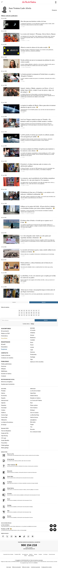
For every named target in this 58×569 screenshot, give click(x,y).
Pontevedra (33, 354)
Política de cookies (26, 567)
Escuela (32, 429)
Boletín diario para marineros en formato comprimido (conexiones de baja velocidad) (22, 482)
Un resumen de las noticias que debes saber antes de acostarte (19, 460)
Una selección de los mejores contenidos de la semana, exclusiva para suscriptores (22, 465)
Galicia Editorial (31, 555)
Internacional (4, 400)
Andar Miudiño (5, 440)
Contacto (3, 376)
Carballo (32, 340)
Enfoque (32, 410)
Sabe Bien (33, 393)
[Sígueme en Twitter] (10, 11)
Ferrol (31, 344)
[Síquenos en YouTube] (20, 536)
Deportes (3, 405)
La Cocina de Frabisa (36, 400)
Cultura (3, 410)
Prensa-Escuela (52, 554)
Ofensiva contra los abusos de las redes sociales (34, 47)
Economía (4, 395)
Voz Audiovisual (25, 554)
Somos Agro (4, 415)
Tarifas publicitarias (6, 364)
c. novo (27, 185)
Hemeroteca (4, 335)
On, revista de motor (35, 431)
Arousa (32, 335)
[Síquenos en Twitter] (7, 536)
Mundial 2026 (5, 428)
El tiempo (3, 424)
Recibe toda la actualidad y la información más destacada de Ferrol (19, 499)
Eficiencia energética (6, 381)
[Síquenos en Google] (32, 536)
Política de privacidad (16, 567)
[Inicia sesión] (55, 2)
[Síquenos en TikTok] (24, 536)
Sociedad (3, 407)
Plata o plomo (34, 405)
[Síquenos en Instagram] (11, 536)
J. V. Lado (27, 40)
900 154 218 (29, 545)
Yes (31, 427)
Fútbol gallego (5, 445)
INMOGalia (4, 371)
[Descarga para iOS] (51, 525)
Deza (31, 342)
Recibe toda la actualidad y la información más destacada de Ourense (20, 517)
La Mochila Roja (34, 415)
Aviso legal (8, 567)
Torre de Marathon (6, 430)
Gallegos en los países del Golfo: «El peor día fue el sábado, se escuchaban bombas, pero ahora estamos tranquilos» (38, 207)
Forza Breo (4, 442)
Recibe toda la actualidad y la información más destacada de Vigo (19, 511)
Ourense (32, 352)
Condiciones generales (35, 567)
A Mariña (32, 332)
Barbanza (32, 337)
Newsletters (4, 346)
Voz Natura (45, 554)
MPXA (25, 555)
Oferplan (3, 368)
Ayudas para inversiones (7, 384)
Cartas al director (5, 355)
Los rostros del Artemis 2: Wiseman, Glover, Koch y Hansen (38, 34)
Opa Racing (4, 435)
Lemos (32, 347)
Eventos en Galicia (6, 373)
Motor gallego (5, 447)
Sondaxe (35, 554)
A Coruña (32, 330)
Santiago (32, 357)
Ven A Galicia (33, 407)
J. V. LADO (23, 67)
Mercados (32, 422)
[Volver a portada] (29, 2)
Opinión (3, 402)
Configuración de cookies (46, 567)
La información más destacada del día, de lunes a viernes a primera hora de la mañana (23, 454)
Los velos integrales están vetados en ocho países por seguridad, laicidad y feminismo (36, 236)
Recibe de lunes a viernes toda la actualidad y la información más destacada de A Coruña (23, 494)
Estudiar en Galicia (35, 398)
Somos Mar (4, 417)
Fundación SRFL (18, 554)
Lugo (31, 349)
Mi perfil (3, 344)
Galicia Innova (34, 417)
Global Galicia (34, 395)
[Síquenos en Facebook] (3, 536)
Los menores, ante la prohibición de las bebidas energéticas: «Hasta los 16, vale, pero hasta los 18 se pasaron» (38, 179)
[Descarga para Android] (54, 525)
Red (31, 402)
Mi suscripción (5, 331)
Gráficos (3, 412)
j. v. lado (23, 26)
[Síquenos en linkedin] (16, 536)
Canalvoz (40, 554)
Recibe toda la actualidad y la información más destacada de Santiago (20, 506)
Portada (3, 390)
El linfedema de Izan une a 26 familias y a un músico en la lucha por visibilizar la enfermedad (37, 193)
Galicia (3, 393)
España (3, 398)
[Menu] (2, 2)
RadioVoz (31, 554)
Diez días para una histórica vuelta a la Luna (33, 21)
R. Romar (23, 40)
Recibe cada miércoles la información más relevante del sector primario (20, 477)
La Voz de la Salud (35, 390)
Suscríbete (4, 338)
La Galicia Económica (7, 422)
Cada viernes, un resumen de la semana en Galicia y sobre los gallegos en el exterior (22, 489)
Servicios (3, 366)
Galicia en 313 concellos (36, 361)
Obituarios (4, 419)
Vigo (31, 359)
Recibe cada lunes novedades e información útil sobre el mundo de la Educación (22, 471)
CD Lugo (3, 438)
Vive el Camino (34, 412)
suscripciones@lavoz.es (29, 548)
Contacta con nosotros (7, 357)
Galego (32, 323)
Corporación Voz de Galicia (8, 554)
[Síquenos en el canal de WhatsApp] (28, 536)
